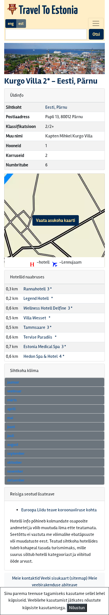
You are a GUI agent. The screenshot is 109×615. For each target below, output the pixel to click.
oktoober (14, 462)
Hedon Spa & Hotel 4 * (43, 356)
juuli (10, 435)
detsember (16, 480)
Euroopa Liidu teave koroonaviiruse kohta (59, 510)
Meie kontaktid (26, 578)
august (12, 444)
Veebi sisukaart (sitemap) (64, 578)
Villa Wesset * (36, 318)
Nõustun (77, 608)
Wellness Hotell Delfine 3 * (47, 308)
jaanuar (13, 382)
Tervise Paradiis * (39, 337)
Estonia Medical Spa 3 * (44, 346)
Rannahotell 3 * (37, 289)
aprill (11, 409)
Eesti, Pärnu (56, 107)
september (16, 453)
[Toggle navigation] (96, 23)
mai (10, 417)
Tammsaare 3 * (37, 327)
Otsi (96, 34)
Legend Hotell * (38, 298)
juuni (11, 426)
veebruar (14, 391)
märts (12, 400)
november (15, 471)
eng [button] (11, 23)
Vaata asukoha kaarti (55, 220)
